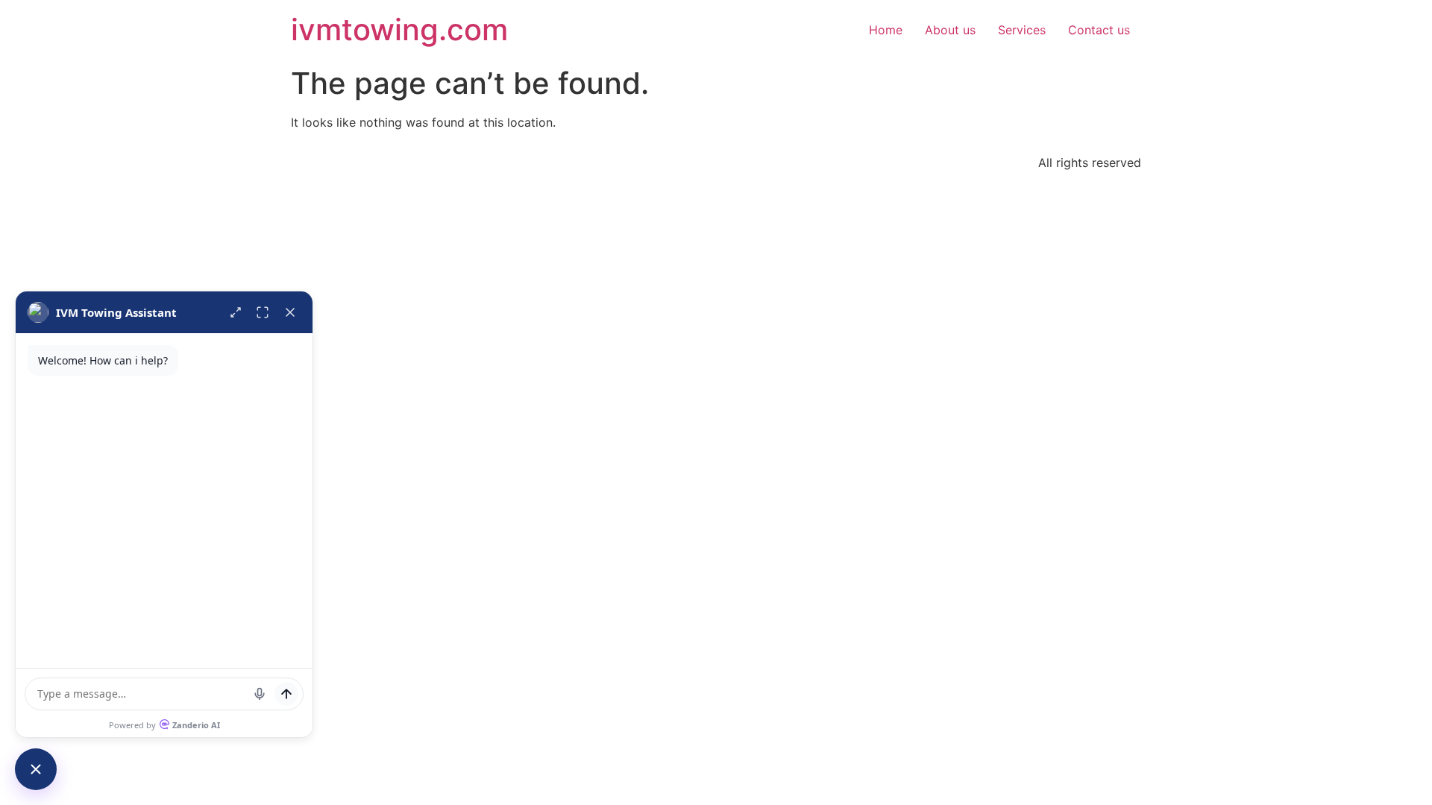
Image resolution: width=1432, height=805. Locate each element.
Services (1022, 29)
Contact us (1099, 29)
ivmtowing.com (399, 29)
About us (950, 29)
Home (885, 29)
